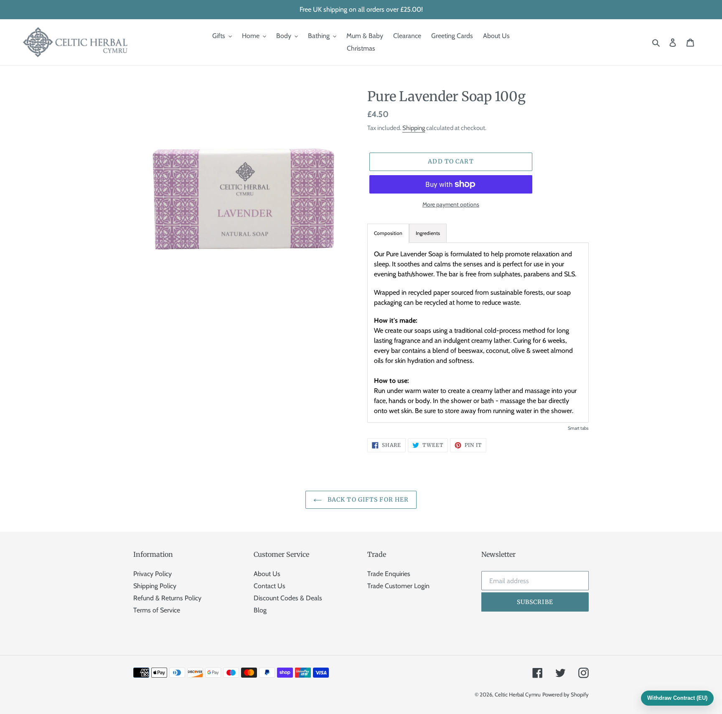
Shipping (413, 128)
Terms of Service (156, 610)
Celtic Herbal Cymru (518, 694)
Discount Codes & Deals (288, 598)
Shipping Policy (154, 586)
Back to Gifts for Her (367, 499)
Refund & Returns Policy (167, 598)
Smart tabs (578, 428)
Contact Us (269, 586)
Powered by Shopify (565, 694)
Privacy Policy (152, 574)
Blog (260, 610)
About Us (267, 574)
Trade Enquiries (388, 574)
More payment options (450, 204)
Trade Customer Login (398, 586)
